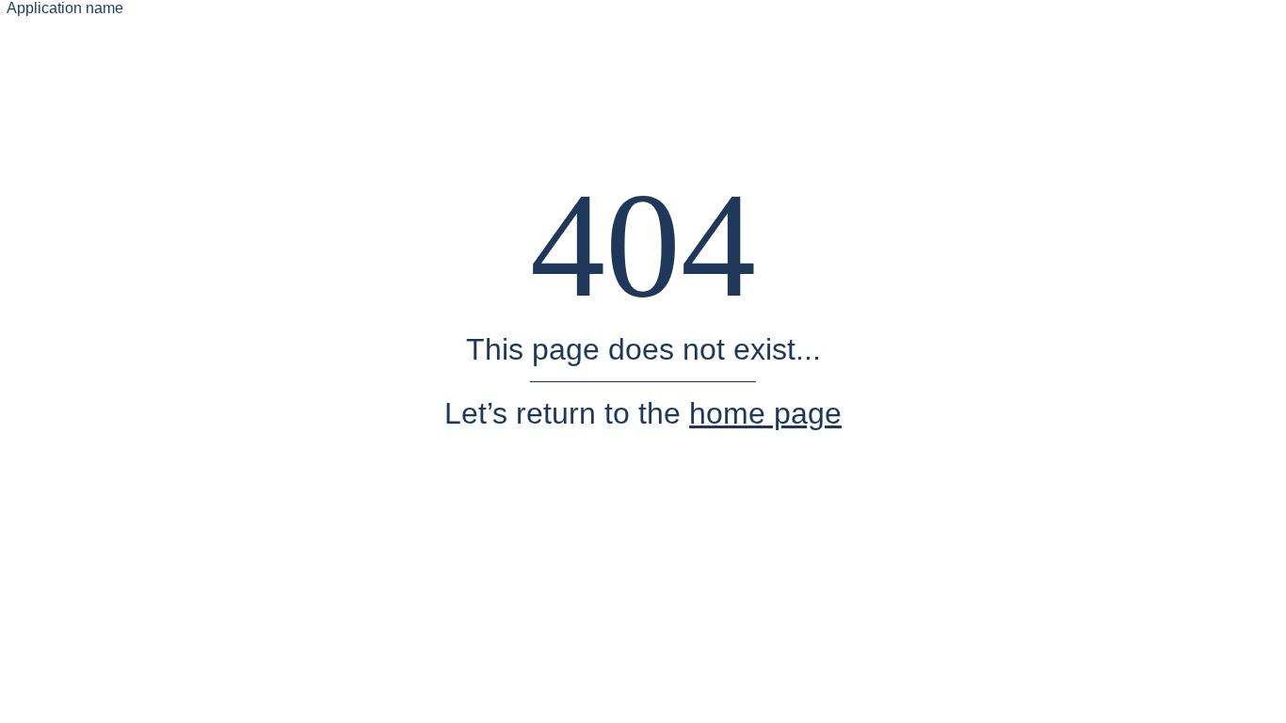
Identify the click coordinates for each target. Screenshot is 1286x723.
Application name (65, 8)
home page (765, 413)
